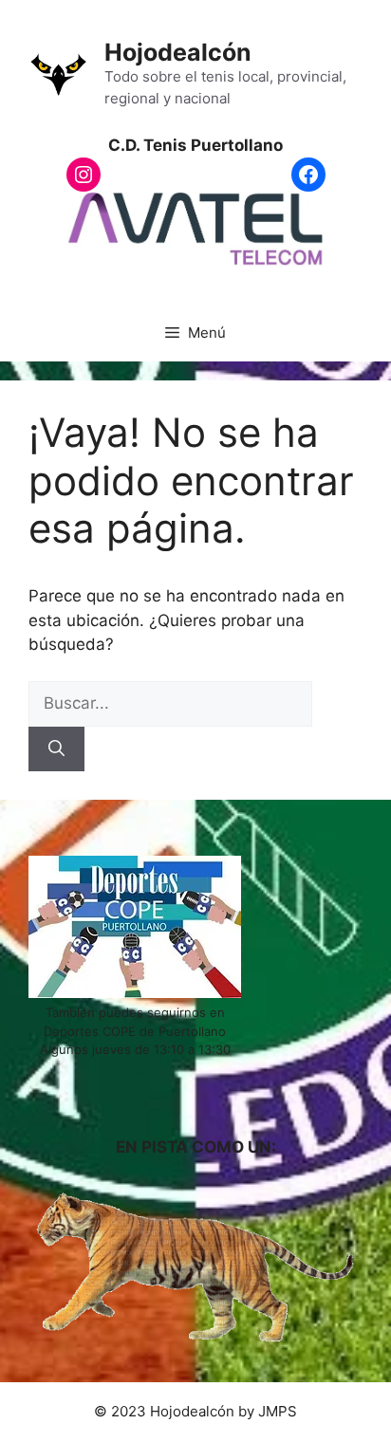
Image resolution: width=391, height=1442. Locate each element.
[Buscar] (56, 749)
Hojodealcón (177, 52)
